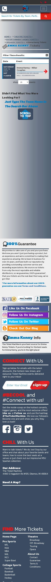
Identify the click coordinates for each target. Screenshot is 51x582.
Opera (33, 549)
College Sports (12, 565)
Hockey (8, 577)
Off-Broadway (37, 543)
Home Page (9, 536)
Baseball (9, 571)
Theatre (33, 536)
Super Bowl (10, 560)
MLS (7, 557)
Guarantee (35, 560)
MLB (7, 548)
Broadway (35, 540)
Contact (34, 557)
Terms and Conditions (34, 286)
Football (9, 568)
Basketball (10, 574)
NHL (7, 554)
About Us (33, 554)
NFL (6, 544)
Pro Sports (9, 541)
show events (24, 82)
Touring (33, 546)
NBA (7, 551)
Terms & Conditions (35, 565)
